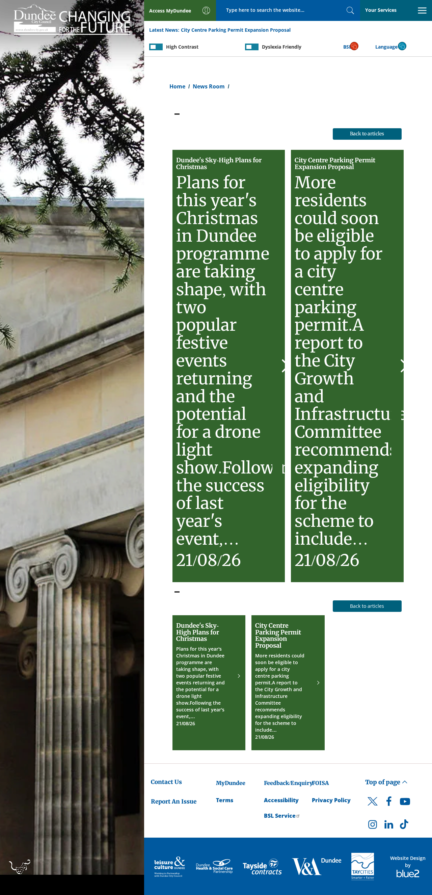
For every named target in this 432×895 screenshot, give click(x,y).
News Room (209, 86)
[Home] (72, 18)
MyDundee (230, 783)
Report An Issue (173, 801)
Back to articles (367, 134)
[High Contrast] (156, 47)
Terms (224, 800)
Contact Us (166, 782)
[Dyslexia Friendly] (252, 47)
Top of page (383, 782)
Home (177, 86)
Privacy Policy (331, 800)
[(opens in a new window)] (170, 867)
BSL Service (280, 815)
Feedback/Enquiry (288, 783)
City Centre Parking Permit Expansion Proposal (236, 30)
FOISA (320, 783)
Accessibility (281, 800)
